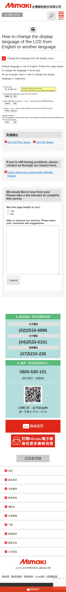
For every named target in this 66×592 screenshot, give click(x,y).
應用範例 (12, 498)
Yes (12, 211)
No (12, 213)
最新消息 (12, 543)
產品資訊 (12, 480)
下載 (10, 525)
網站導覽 (5, 576)
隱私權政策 (28, 576)
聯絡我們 (12, 534)
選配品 (11, 507)
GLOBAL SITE (12, 14)
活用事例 (12, 489)
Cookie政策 (39, 576)
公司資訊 (12, 552)
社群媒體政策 (51, 576)
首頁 (10, 471)
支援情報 (12, 516)
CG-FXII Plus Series (19, 142)
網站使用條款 (16, 576)
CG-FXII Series (45, 142)
